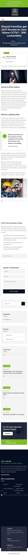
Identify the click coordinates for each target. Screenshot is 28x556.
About (5, 493)
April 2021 (9, 335)
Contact (18, 493)
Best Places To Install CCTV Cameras (13, 414)
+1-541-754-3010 (11, 443)
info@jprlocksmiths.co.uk (14, 541)
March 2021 (9, 339)
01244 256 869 (6, 461)
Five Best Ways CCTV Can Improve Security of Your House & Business (13, 372)
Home (13, 41)
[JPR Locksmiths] (14, 12)
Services (5, 484)
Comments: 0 (9, 62)
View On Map (13, 5)
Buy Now (8, 433)
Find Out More (5, 474)
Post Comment (14, 291)
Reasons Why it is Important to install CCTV (13, 393)
